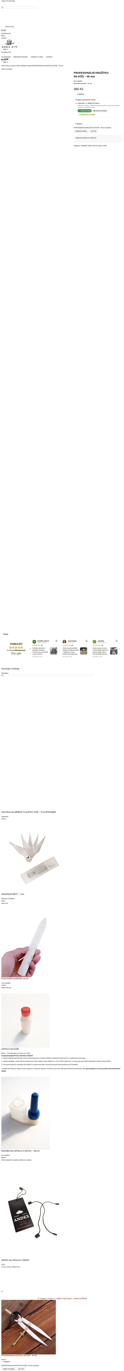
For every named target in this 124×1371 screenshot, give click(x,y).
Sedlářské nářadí (86, 145)
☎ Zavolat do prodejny (100, 110)
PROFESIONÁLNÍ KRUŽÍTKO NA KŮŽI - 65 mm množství (92, 127)
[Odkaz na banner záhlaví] (62, 685)
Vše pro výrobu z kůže (99, 145)
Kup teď (93, 131)
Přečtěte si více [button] (37, 656)
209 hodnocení (20, 650)
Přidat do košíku (81, 131)
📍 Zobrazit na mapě (84, 110)
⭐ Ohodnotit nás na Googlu (87, 114)
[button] (119, 648)
